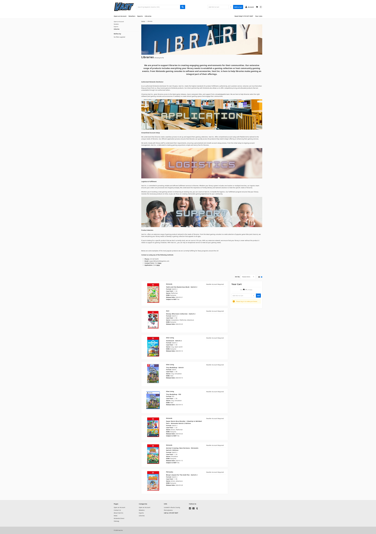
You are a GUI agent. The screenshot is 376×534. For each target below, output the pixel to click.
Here (158, 265)
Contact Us (117, 510)
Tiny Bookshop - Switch (175, 367)
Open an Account (120, 16)
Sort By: (237, 277)
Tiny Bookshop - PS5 (173, 394)
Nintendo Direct (119, 518)
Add (258, 296)
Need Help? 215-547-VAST (244, 16)
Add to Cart (238, 7)
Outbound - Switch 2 (174, 341)
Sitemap (116, 521)
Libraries (148, 16)
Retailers (132, 16)
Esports (140, 16)
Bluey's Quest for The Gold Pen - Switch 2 (181, 475)
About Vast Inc (118, 513)
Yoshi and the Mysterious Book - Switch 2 (181, 287)
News (115, 516)
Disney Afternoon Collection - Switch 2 (180, 314)
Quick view (153, 293)
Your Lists (258, 16)
